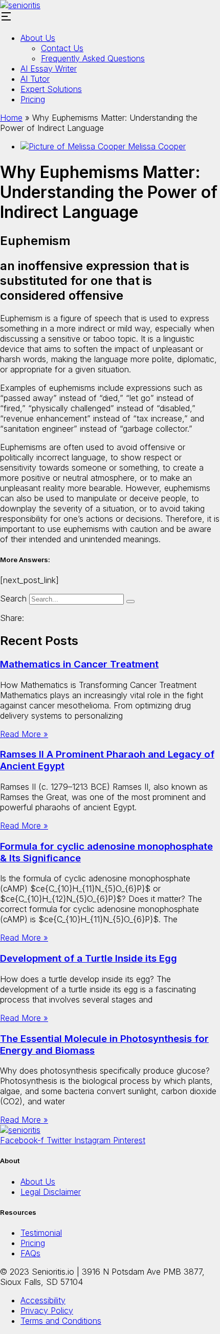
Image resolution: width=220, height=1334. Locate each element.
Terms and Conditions (60, 1321)
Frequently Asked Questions (93, 58)
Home (11, 118)
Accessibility (42, 1300)
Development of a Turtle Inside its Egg (88, 958)
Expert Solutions (51, 89)
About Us (37, 38)
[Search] (130, 601)
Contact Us (62, 48)
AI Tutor (35, 79)
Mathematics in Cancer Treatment (79, 664)
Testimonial (41, 1233)
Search (13, 598)
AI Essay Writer (48, 68)
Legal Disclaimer (50, 1192)
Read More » (24, 734)
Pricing (32, 99)
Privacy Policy (46, 1310)
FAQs (30, 1253)
